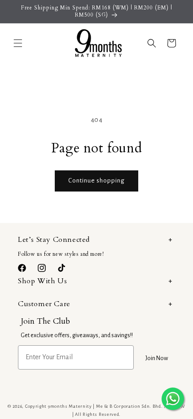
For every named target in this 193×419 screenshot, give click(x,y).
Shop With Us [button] (42, 281)
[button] (18, 43)
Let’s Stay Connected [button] (54, 240)
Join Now (156, 358)
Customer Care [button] (44, 304)
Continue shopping (96, 180)
